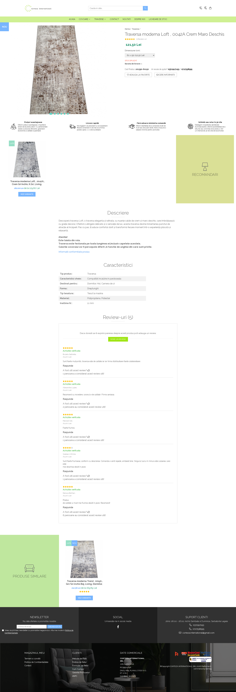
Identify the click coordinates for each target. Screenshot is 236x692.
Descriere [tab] (118, 213)
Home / (128, 29)
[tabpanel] (59, 70)
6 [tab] (68, 114)
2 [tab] (55, 114)
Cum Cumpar (78, 669)
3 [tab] (58, 114)
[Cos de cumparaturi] (210, 8)
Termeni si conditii (32, 659)
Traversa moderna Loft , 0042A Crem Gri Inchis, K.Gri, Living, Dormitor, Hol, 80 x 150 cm (27, 183)
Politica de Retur (79, 662)
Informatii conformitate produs (74, 252)
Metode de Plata (79, 659)
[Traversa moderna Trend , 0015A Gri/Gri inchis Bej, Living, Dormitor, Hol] (84, 559)
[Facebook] (118, 626)
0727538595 (198, 629)
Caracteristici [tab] (118, 265)
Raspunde (68, 365)
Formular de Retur (80, 665)
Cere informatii (166, 75)
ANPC (74, 676)
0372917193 (198, 625)
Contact (27, 665)
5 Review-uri (141, 39)
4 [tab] (61, 114)
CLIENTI (77, 653)
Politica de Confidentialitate (36, 662)
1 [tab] (50, 114)
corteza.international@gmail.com (198, 633)
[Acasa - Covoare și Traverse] (38, 8)
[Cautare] (145, 8)
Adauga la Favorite (139, 75)
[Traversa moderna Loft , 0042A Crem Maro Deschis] (59, 70)
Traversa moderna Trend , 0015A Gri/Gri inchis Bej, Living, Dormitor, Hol (84, 583)
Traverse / (136, 29)
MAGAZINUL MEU (34, 653)
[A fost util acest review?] (89, 370)
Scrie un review (118, 339)
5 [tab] (65, 114)
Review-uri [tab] (118, 317)
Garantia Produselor (81, 672)
